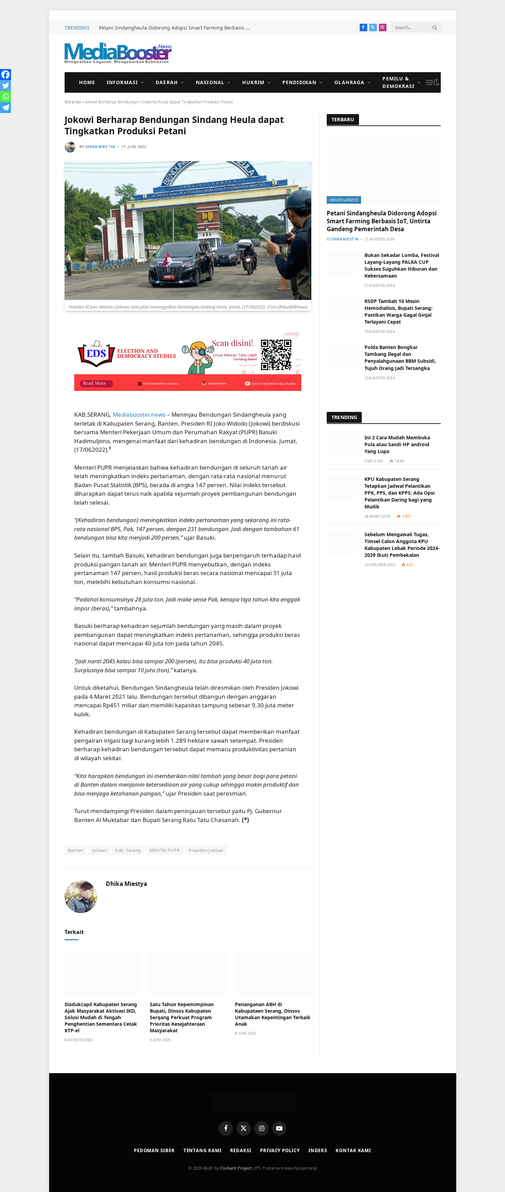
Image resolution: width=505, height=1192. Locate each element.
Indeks (317, 1150)
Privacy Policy (280, 1150)
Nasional (210, 82)
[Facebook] (5, 74)
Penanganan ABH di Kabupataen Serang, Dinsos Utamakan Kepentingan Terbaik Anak (273, 1014)
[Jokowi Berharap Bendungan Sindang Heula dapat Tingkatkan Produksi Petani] (188, 230)
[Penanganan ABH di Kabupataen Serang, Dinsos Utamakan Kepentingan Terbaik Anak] (273, 973)
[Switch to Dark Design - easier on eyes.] (436, 82)
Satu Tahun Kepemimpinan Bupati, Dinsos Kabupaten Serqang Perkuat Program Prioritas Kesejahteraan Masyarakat (182, 1017)
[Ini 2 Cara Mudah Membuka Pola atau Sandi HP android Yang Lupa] (342, 445)
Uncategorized (344, 200)
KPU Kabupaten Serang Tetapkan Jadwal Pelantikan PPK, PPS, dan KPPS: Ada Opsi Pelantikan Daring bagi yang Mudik (399, 493)
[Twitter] (5, 85)
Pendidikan (299, 82)
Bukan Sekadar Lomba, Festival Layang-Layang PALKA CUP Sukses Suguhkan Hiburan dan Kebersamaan (401, 265)
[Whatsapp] (5, 96)
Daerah (167, 82)
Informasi (122, 82)
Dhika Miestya (100, 147)
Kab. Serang (128, 850)
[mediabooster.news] (118, 53)
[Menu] (429, 82)
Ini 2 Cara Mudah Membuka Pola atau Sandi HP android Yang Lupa (397, 444)
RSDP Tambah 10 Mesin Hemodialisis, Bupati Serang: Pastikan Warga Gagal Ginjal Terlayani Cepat (398, 311)
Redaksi (240, 1150)
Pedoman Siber (154, 1150)
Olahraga (349, 82)
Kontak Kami (353, 1150)
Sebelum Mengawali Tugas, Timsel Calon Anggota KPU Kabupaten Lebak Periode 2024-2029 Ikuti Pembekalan (402, 544)
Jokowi (99, 850)
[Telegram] (5, 107)
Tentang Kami (202, 1150)
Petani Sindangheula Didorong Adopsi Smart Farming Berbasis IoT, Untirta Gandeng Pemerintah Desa (176, 28)
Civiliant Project (236, 1168)
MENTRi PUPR (164, 850)
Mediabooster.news (139, 414)
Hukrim (253, 82)
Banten (75, 850)
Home (87, 82)
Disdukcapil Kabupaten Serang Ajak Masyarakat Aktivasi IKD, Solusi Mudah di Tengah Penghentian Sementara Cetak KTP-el (101, 1017)
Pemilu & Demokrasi (398, 82)
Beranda (73, 102)
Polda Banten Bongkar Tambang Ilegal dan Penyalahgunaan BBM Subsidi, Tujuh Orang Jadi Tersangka (400, 357)
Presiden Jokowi (206, 850)
